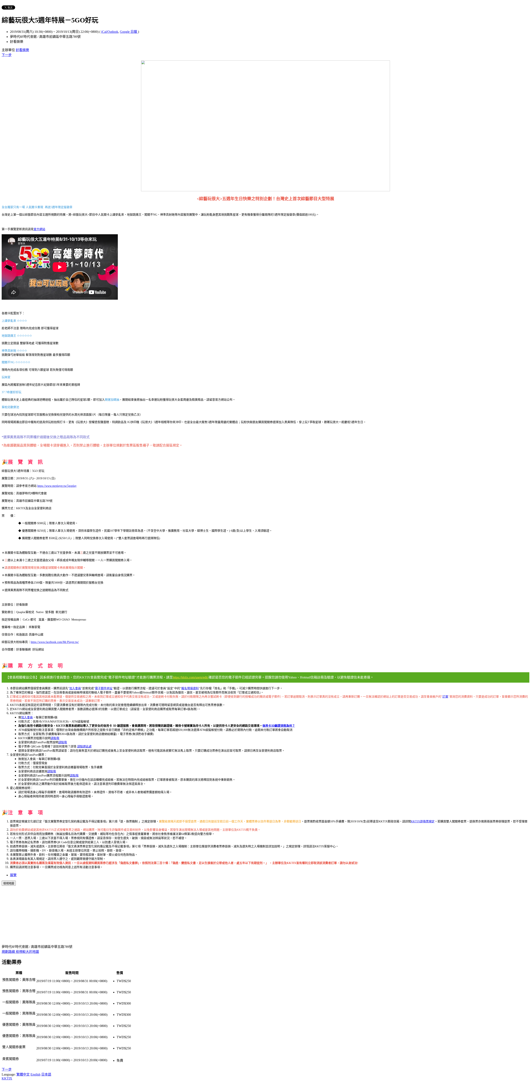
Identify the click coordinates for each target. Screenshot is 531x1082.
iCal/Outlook (109, 31)
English (35, 1074)
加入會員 (75, 688)
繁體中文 (23, 1074)
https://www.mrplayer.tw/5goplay (57, 485)
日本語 (46, 1074)
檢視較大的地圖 (27, 951)
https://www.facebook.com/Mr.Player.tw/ (55, 642)
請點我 (51, 771)
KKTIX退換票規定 (423, 821)
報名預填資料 (190, 688)
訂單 (445, 696)
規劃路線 (9, 951)
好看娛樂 (22, 50)
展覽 (13, 875)
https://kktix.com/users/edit (190, 677)
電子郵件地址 (103, 688)
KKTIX (7, 1078)
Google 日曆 (129, 31)
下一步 (7, 55)
